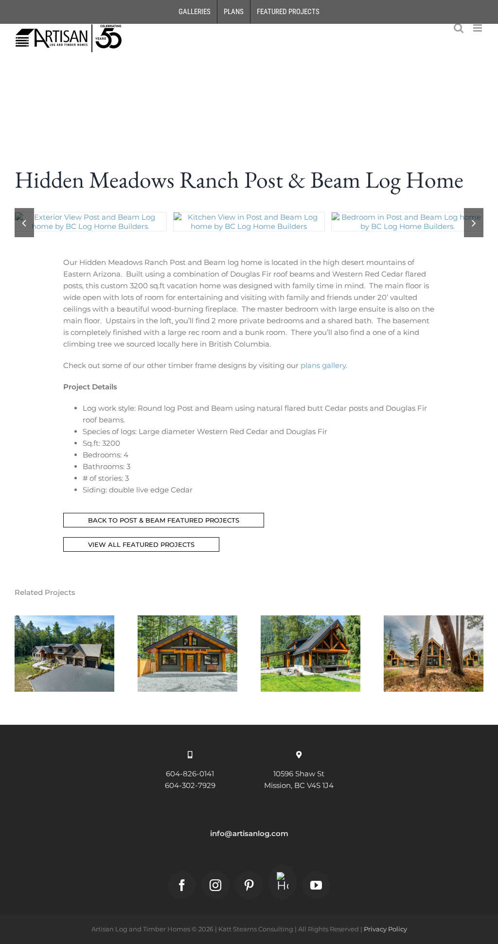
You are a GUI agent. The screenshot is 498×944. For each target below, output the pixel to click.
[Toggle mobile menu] (478, 28)
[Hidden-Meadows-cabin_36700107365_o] (249, 217)
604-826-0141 (190, 773)
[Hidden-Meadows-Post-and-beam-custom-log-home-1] (90, 217)
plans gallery (323, 365)
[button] (24, 222)
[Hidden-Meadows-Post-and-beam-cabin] (407, 217)
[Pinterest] (249, 885)
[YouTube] (316, 885)
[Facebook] (182, 885)
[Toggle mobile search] (458, 28)
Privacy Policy (385, 929)
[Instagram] (215, 885)
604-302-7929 (190, 785)
